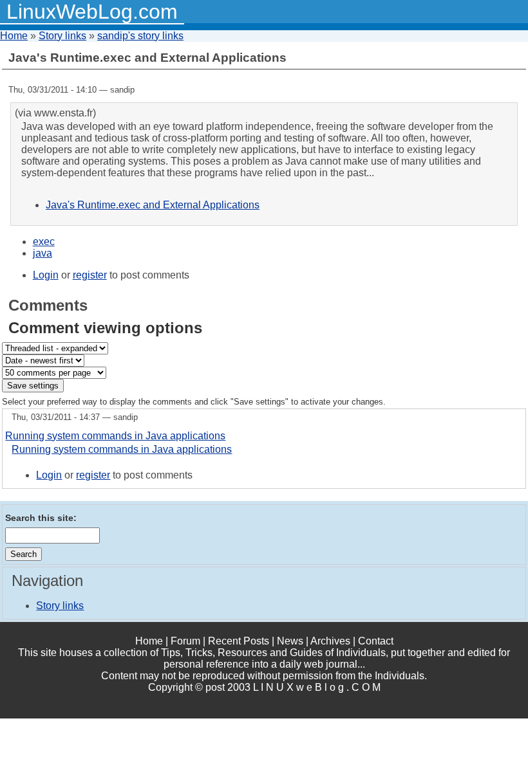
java (42, 253)
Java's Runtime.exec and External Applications (152, 204)
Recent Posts (238, 641)
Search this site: (41, 518)
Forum (185, 641)
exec (44, 241)
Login (46, 275)
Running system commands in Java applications (115, 435)
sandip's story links (140, 35)
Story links (62, 35)
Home (14, 35)
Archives (330, 641)
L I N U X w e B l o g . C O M (317, 687)
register (90, 275)
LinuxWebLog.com (92, 11)
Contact (375, 641)
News (290, 641)
